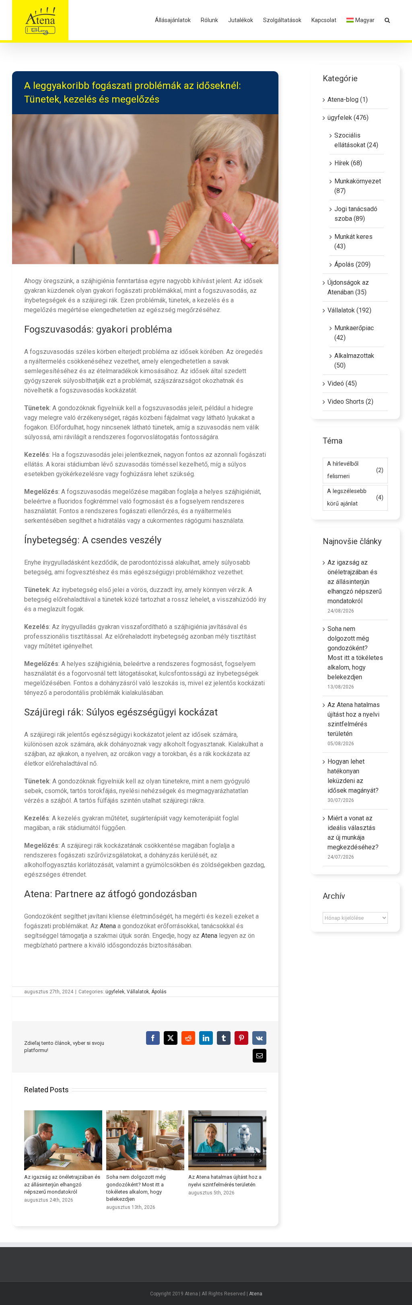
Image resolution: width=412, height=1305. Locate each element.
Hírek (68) (348, 163)
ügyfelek (114, 992)
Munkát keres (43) (353, 241)
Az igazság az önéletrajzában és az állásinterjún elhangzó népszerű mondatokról (355, 582)
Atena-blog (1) (348, 99)
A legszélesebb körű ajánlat (355, 497)
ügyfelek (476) (348, 117)
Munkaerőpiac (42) (354, 332)
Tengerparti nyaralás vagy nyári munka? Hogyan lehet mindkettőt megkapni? (227, 1140)
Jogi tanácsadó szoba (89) (355, 213)
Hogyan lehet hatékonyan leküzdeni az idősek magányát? (63, 1140)
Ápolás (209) (352, 264)
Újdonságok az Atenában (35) (348, 287)
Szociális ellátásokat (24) (356, 140)
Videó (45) (342, 383)
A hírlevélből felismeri (355, 470)
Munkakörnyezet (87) (357, 186)
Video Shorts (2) (350, 401)
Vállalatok (138, 992)
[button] (387, 20)
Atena (108, 926)
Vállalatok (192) (349, 310)
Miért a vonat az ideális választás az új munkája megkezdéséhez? (145, 1140)
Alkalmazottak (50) (354, 360)
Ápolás (159, 992)
